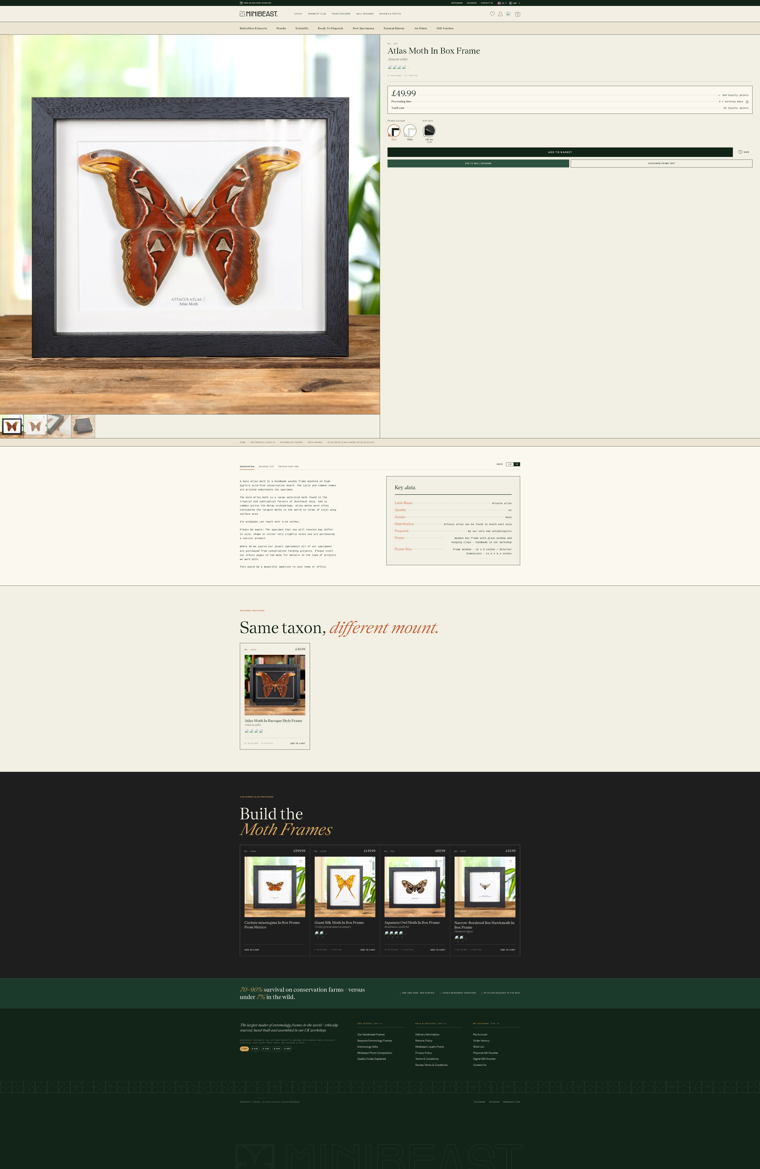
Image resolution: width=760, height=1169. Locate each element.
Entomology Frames (291, 442)
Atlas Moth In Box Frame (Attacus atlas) (351, 442)
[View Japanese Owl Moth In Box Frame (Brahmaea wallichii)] (415, 900)
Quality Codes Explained (371, 1059)
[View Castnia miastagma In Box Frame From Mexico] (275, 900)
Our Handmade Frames (371, 1034)
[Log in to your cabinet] (500, 14)
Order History (481, 1040)
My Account (480, 1034)
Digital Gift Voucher (484, 1059)
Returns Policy (423, 1040)
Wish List (478, 1046)
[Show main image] (12, 426)
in (517, 464)
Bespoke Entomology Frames (374, 1040)
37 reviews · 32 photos (403, 76)
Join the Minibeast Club (256, 3)
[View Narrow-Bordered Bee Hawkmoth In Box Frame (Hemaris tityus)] (485, 900)
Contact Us (487, 3)
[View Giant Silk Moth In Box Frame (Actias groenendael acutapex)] (345, 900)
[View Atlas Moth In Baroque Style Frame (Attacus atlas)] (275, 696)
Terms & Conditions (427, 1059)
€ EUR (277, 1049)
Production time (288, 466)
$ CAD (266, 1049)
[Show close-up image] (59, 426)
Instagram (457, 3)
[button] (508, 14)
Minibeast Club (512, 1102)
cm (510, 464)
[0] (492, 14)
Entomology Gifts (367, 1046)
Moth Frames (315, 442)
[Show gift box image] (83, 426)
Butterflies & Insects (263, 442)
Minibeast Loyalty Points (429, 1046)
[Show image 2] (36, 426)
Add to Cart (297, 743)
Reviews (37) (266, 466)
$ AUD (255, 1049)
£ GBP (244, 1049)
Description (247, 466)
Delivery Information (427, 1034)
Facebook (472, 3)
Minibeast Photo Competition (374, 1053)
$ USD (288, 1049)
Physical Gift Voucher (485, 1053)
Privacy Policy (423, 1053)
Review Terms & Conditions (431, 1065)
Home (243, 442)
